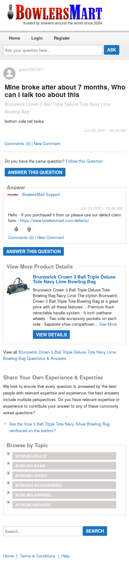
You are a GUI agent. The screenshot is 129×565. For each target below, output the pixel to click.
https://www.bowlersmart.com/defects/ (54, 220)
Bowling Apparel (33, 495)
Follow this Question (84, 161)
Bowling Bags (30, 466)
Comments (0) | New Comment (32, 143)
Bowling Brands (33, 505)
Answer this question (35, 172)
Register (62, 38)
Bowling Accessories (38, 485)
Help (65, 556)
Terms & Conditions (37, 556)
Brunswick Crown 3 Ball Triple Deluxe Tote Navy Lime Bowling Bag (74, 279)
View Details (51, 334)
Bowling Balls (31, 456)
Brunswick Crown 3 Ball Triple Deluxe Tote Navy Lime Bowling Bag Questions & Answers (59, 355)
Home (14, 38)
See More (108, 324)
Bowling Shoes (31, 475)
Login (37, 38)
